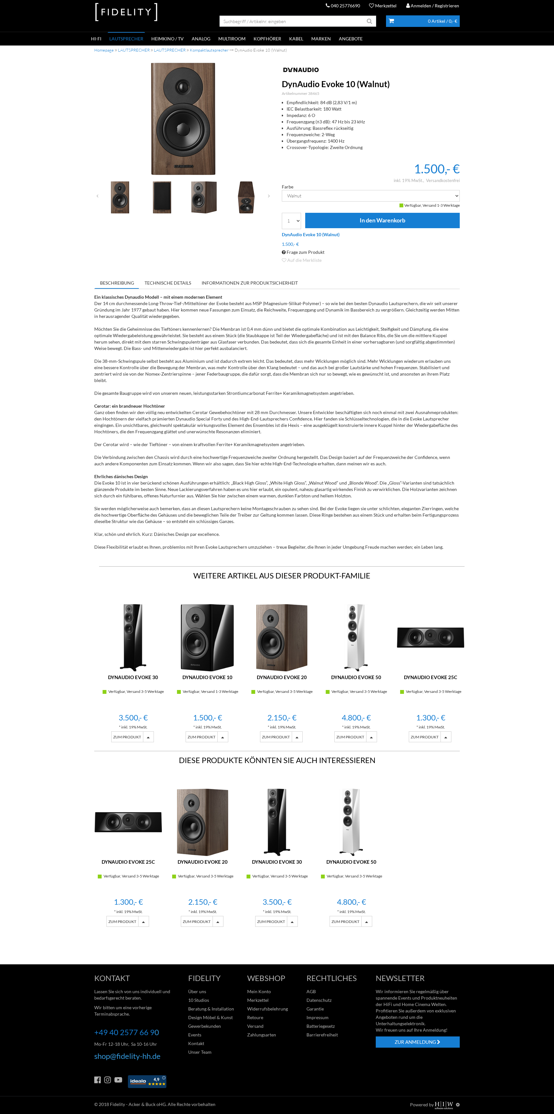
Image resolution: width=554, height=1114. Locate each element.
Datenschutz (319, 1000)
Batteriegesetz (320, 1026)
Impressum (317, 1017)
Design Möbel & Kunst (210, 1017)
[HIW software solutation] (444, 1104)
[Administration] (458, 1104)
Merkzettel (385, 5)
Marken (321, 38)
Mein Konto (259, 991)
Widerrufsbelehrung (267, 1008)
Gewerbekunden (204, 1026)
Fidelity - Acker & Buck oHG (138, 1104)
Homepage (104, 50)
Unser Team (200, 1052)
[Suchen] (369, 21)
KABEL (296, 38)
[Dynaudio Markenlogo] (371, 70)
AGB (311, 991)
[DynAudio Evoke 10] (183, 119)
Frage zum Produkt (305, 252)
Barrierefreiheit (322, 1034)
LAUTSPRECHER (126, 38)
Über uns (197, 991)
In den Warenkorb (382, 220)
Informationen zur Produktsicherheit (250, 283)
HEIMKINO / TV (167, 38)
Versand (255, 1026)
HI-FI (96, 38)
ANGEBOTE (351, 38)
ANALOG (201, 38)
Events (194, 1034)
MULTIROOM (232, 38)
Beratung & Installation (211, 1008)
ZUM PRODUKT (127, 737)
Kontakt (196, 1043)
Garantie (315, 1008)
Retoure (255, 1017)
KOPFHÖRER (267, 38)
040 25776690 (345, 5)
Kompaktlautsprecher (209, 50)
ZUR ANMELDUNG (416, 1042)
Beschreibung (117, 283)
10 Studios (198, 1000)
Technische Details (168, 283)
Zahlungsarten (261, 1034)
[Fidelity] (126, 12)
